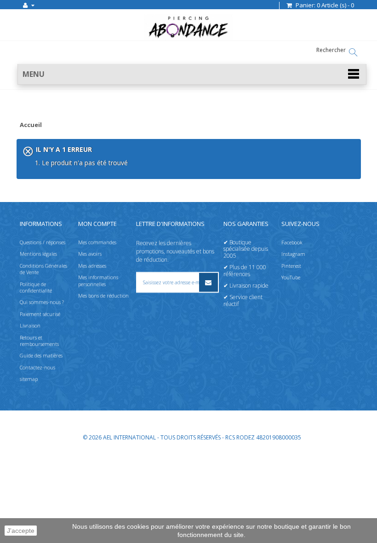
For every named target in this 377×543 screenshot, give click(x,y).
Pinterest (291, 265)
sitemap (29, 378)
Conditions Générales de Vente (43, 269)
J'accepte (20, 530)
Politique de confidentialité (36, 287)
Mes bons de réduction (103, 295)
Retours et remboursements (39, 340)
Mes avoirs (90, 253)
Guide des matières (41, 355)
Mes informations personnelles (98, 280)
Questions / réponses (42, 242)
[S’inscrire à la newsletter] (208, 282)
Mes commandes (97, 242)
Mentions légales (38, 253)
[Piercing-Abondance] (188, 38)
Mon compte (97, 224)
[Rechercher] (353, 52)
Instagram (293, 253)
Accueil (31, 125)
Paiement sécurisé (40, 314)
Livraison (30, 325)
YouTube (290, 277)
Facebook (292, 242)
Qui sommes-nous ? (42, 302)
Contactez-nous (37, 367)
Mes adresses (92, 265)
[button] (191, 74)
